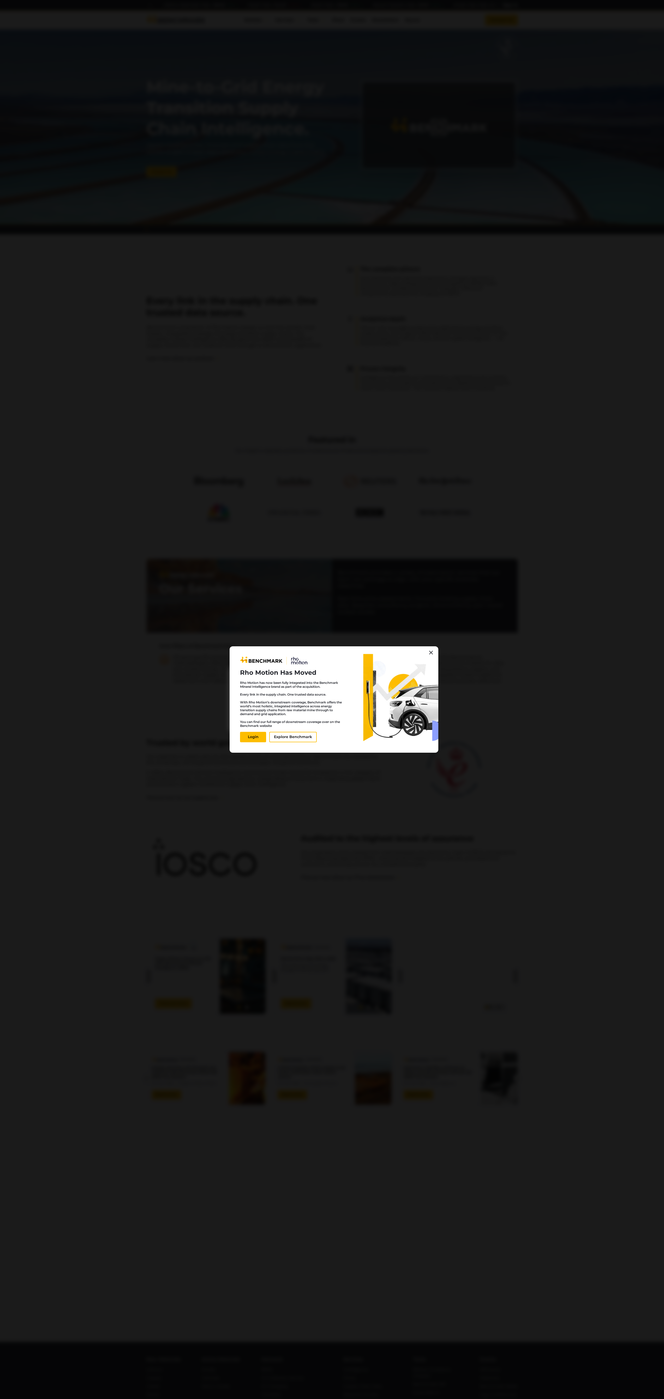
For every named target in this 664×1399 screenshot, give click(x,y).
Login (253, 736)
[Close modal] (431, 652)
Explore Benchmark (293, 736)
